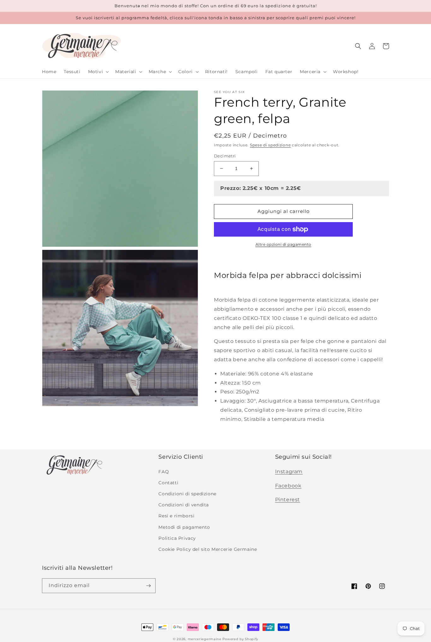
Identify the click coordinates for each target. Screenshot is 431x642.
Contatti (168, 483)
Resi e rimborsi (176, 516)
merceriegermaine (204, 639)
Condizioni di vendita (183, 505)
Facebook (288, 486)
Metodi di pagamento (184, 527)
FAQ (163, 471)
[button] (98, 71)
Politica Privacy (177, 538)
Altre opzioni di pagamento (283, 244)
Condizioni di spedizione (187, 494)
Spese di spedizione (270, 145)
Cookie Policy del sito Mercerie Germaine (207, 549)
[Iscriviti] (148, 585)
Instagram (289, 471)
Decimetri (225, 155)
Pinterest (287, 500)
